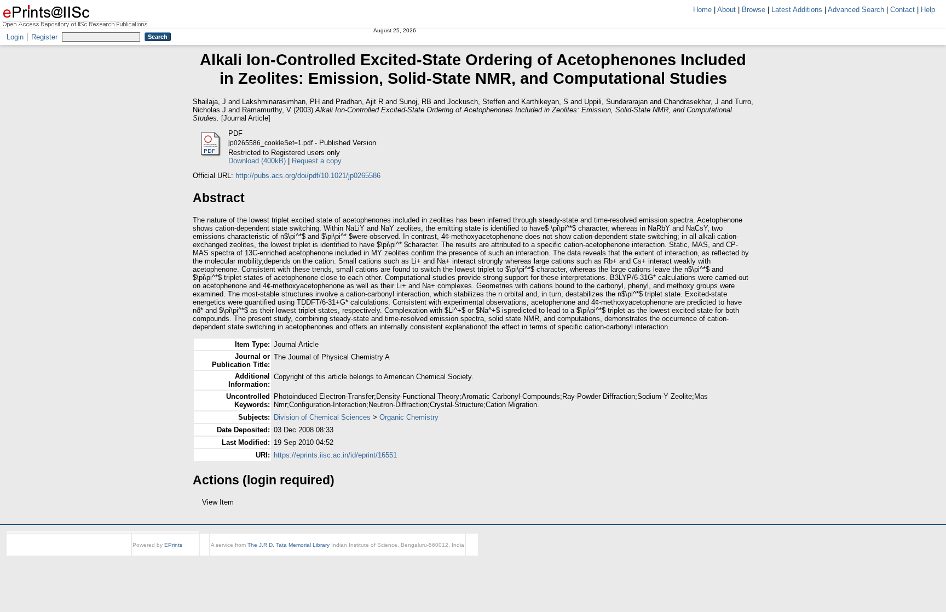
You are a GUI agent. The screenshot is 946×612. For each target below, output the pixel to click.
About (726, 9)
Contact (902, 9)
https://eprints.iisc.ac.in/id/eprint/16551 (335, 455)
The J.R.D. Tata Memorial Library (288, 555)
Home (702, 9)
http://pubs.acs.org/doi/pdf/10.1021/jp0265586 (307, 175)
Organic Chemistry (409, 417)
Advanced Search (856, 9)
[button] (199, 506)
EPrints (173, 555)
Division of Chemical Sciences (322, 417)
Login (15, 37)
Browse (753, 9)
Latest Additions (796, 9)
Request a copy (317, 161)
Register (44, 37)
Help (928, 9)
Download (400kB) (257, 161)
